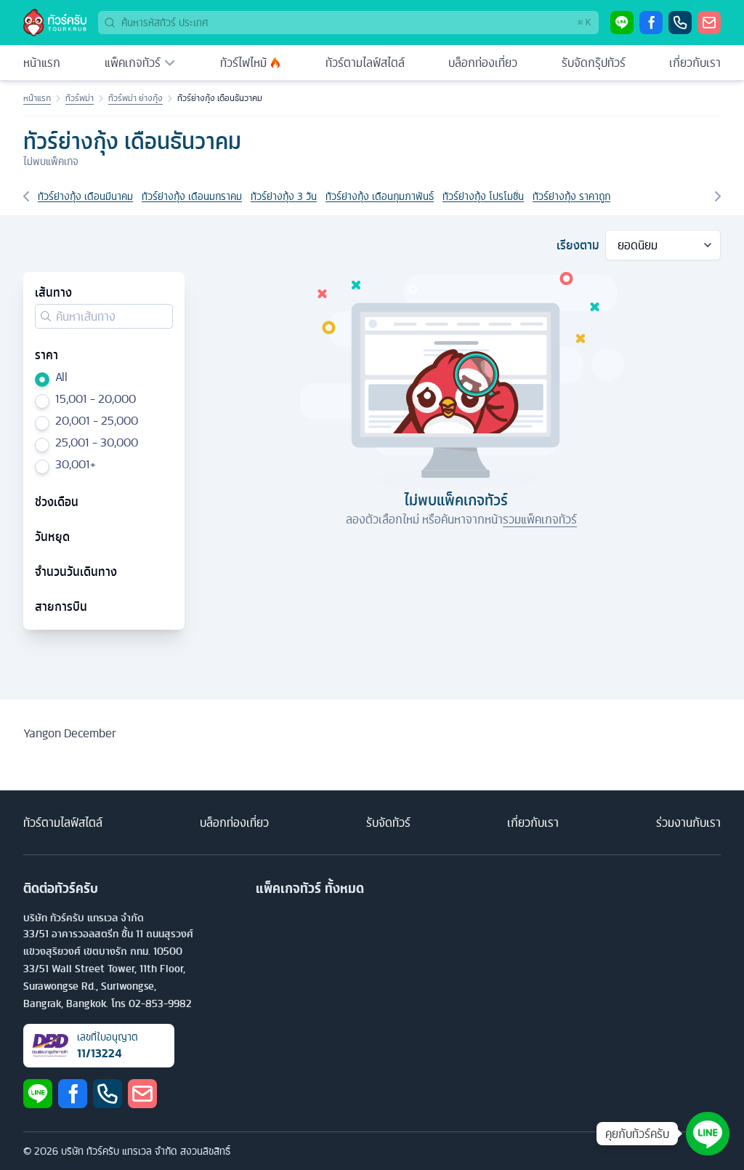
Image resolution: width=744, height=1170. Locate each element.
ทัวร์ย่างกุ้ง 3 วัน (284, 196)
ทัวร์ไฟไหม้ (243, 62)
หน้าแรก (41, 62)
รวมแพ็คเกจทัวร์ (540, 519)
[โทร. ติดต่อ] (680, 22)
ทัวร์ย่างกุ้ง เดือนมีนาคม (85, 196)
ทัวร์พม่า (79, 98)
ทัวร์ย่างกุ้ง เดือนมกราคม (192, 196)
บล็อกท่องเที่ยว (482, 62)
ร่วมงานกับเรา (688, 822)
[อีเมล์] (709, 22)
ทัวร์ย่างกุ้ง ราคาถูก (571, 196)
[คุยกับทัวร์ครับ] (707, 1133)
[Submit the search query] (46, 316)
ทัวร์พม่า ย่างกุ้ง (135, 98)
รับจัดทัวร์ (388, 822)
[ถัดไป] (718, 196)
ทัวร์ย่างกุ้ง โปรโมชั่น (483, 196)
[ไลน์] (622, 22)
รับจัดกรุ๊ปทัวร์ (594, 62)
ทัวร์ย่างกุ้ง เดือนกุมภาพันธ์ (380, 196)
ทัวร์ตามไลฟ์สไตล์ (365, 62)
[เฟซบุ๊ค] (651, 22)
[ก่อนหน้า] (26, 196)
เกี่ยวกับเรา (695, 62)
